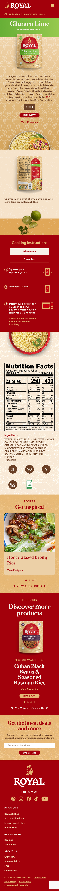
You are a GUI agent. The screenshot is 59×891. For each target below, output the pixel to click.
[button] (26, 580)
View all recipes (29, 586)
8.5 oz (29, 106)
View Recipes (28, 122)
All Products (11, 13)
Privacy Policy (40, 877)
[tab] (29, 251)
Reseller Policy (25, 881)
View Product (28, 689)
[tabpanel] (29, 297)
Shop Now (10, 844)
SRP (48, 97)
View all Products (29, 708)
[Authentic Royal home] (29, 776)
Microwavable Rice (32, 13)
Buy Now (29, 115)
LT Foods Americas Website (16, 885)
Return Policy (10, 881)
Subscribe (29, 752)
